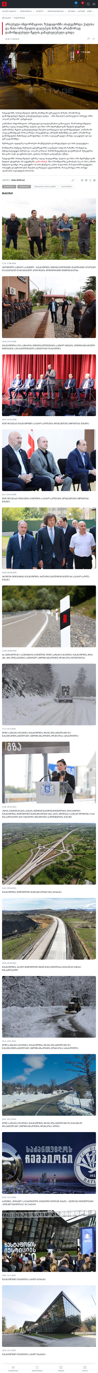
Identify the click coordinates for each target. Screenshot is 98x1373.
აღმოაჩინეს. (41, 162)
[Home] (4, 4)
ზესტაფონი (66, 187)
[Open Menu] (94, 4)
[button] (10, 11)
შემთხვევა (24, 187)
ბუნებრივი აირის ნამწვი (45, 187)
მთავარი (6, 18)
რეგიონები (19, 18)
